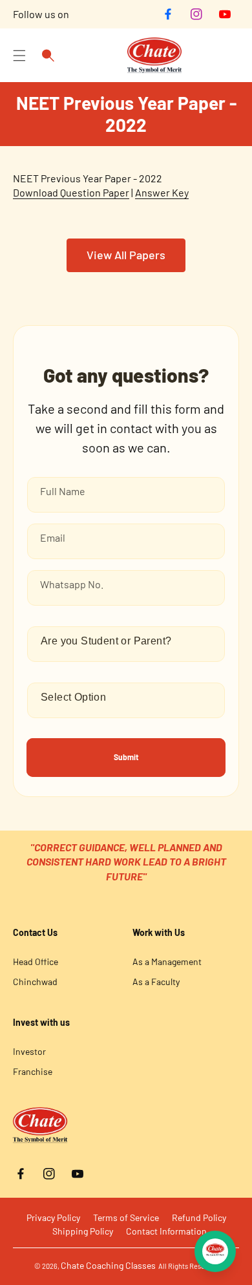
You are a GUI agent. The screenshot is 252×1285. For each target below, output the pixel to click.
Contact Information (166, 1231)
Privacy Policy (53, 1217)
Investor (29, 1051)
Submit (126, 756)
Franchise (32, 1071)
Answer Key (162, 192)
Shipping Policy (82, 1231)
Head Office (35, 961)
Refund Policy (199, 1217)
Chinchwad (35, 981)
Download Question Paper (71, 192)
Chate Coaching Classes (108, 1265)
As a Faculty (156, 981)
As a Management (167, 961)
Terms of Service (126, 1217)
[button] (19, 55)
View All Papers (126, 255)
